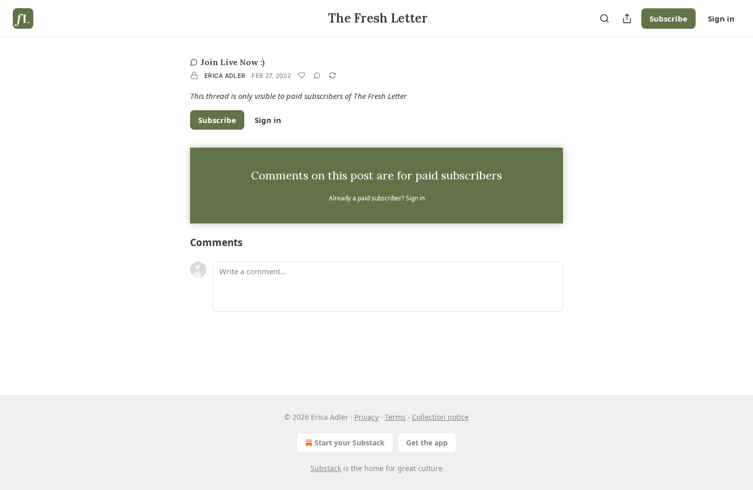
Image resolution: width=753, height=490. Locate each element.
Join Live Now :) (233, 62)
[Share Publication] (627, 18)
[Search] (604, 18)
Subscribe (668, 18)
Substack (325, 468)
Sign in (721, 18)
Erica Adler (224, 75)
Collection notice (440, 417)
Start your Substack (350, 442)
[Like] (301, 75)
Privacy (366, 417)
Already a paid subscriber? (377, 198)
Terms (395, 417)
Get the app (427, 442)
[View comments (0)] (317, 75)
